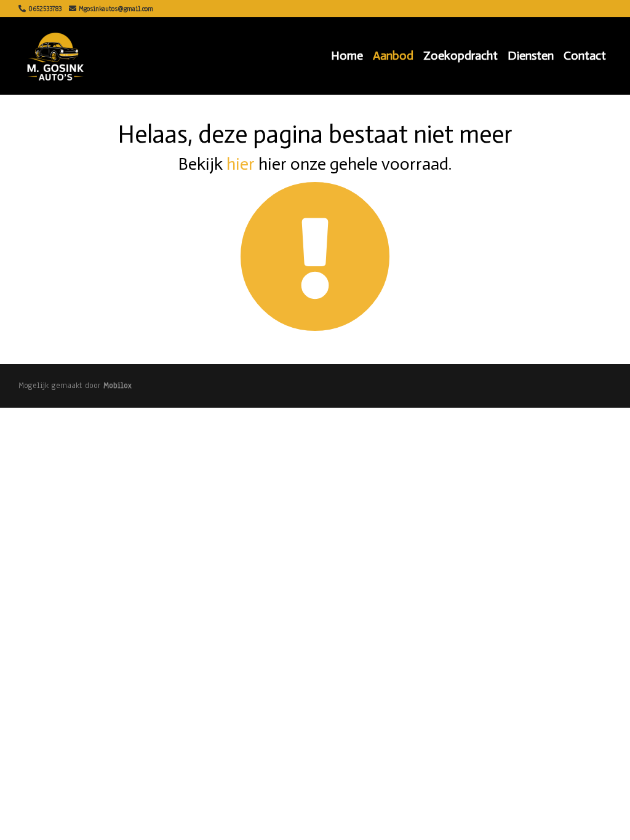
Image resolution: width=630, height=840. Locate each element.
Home (347, 55)
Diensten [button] (531, 55)
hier (240, 164)
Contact (585, 55)
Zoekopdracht (460, 55)
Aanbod (393, 55)
